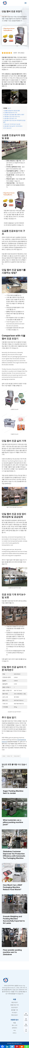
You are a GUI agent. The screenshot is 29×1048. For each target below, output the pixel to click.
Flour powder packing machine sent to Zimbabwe (12, 952)
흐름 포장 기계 (14, 1005)
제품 (14, 1023)
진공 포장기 (17, 756)
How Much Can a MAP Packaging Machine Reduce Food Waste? (12, 887)
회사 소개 (14, 1025)
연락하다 (14, 1028)
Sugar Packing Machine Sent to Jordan (13, 792)
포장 (3, 756)
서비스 (14, 1033)
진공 (14, 514)
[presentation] (14, 778)
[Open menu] (25, 2)
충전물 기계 (14, 1010)
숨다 (9, 108)
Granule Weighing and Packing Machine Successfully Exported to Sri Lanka (14, 919)
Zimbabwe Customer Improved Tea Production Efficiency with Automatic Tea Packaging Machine (14, 854)
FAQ (14, 1030)
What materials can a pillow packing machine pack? (13, 822)
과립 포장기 (14, 1002)
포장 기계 (9, 756)
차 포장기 (14, 1012)
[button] (14, 96)
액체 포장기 (14, 1015)
